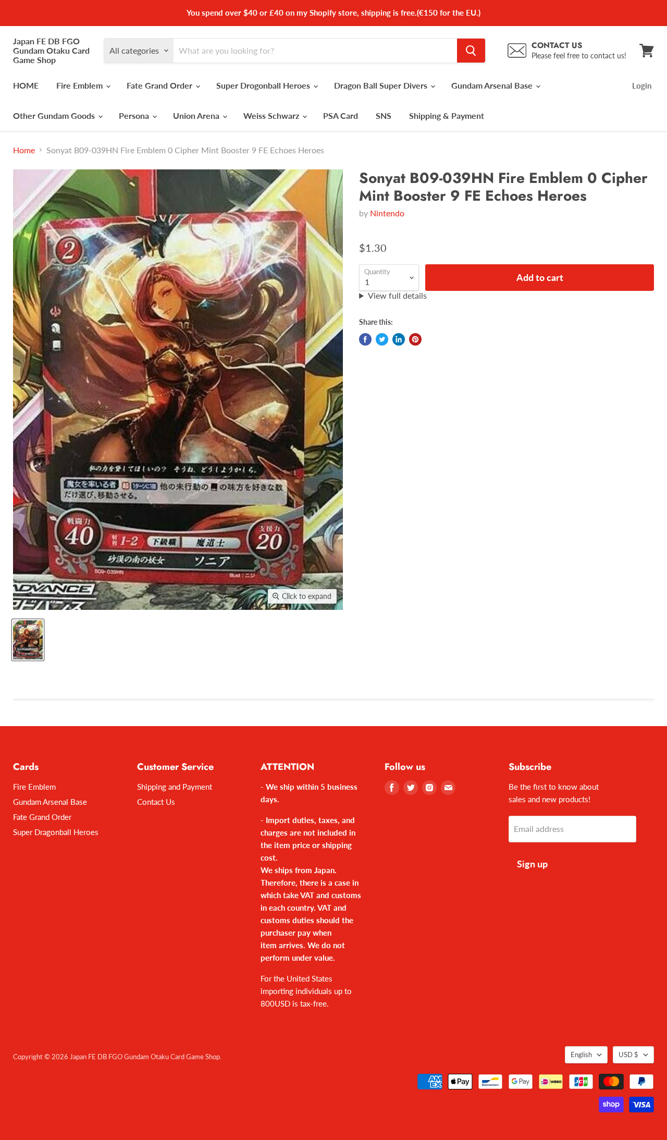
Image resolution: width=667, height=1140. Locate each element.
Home (24, 150)
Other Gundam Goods (55, 115)
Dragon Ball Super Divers (381, 85)
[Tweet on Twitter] (382, 339)
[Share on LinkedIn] (398, 339)
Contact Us (156, 801)
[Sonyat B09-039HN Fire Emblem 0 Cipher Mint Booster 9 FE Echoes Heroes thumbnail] (28, 639)
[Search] (471, 51)
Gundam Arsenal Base (493, 85)
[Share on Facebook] (365, 339)
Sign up (532, 863)
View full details (397, 295)
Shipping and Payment (174, 786)
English (581, 1054)
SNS (383, 115)
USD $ (628, 1054)
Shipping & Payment (446, 115)
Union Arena (197, 115)
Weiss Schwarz (272, 115)
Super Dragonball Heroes (55, 832)
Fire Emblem (80, 85)
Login (641, 85)
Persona (135, 115)
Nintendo (387, 213)
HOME (26, 85)
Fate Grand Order (160, 85)
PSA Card (340, 115)
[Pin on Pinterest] (415, 339)
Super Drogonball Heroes (264, 85)
